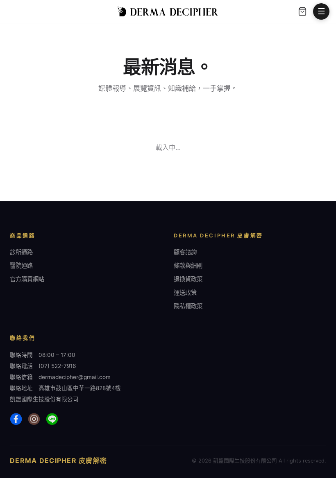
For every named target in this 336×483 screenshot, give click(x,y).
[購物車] (302, 11)
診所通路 (21, 251)
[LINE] (52, 419)
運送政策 (185, 292)
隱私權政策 (188, 305)
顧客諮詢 (185, 251)
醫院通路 (21, 265)
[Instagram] (34, 419)
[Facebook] (16, 419)
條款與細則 (188, 265)
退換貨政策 (188, 278)
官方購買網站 (27, 278)
